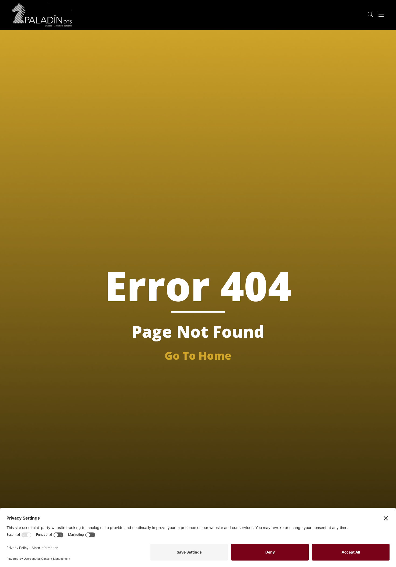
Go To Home (198, 355)
